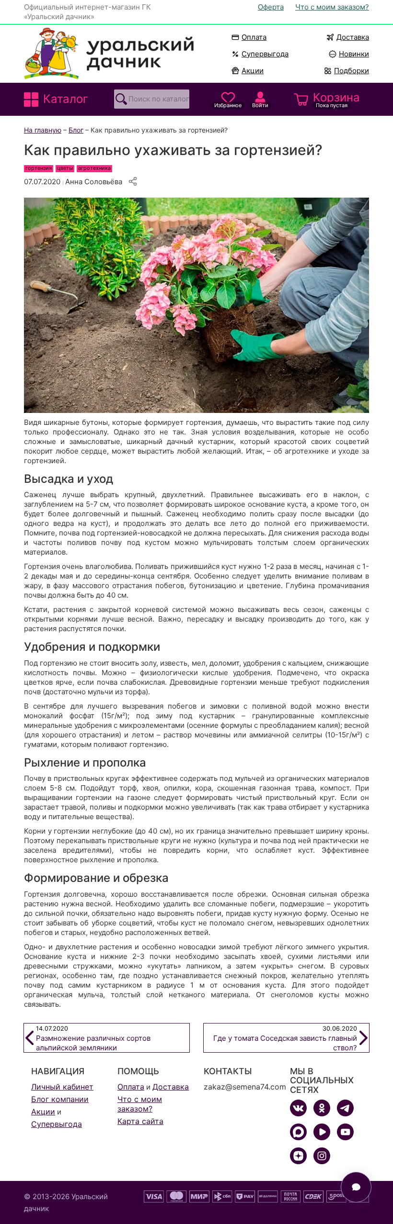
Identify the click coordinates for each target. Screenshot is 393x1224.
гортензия (38, 168)
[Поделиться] (133, 181)
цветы (65, 168)
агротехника (94, 168)
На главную (42, 130)
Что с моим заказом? (332, 6)
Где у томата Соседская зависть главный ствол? (285, 1038)
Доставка (352, 37)
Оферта (271, 6)
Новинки (349, 53)
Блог (76, 130)
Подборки (351, 70)
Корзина (336, 99)
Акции (253, 70)
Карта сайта (140, 1121)
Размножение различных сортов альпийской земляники (93, 1038)
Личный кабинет (62, 1086)
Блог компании (60, 1099)
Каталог (65, 99)
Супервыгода (265, 53)
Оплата (254, 37)
